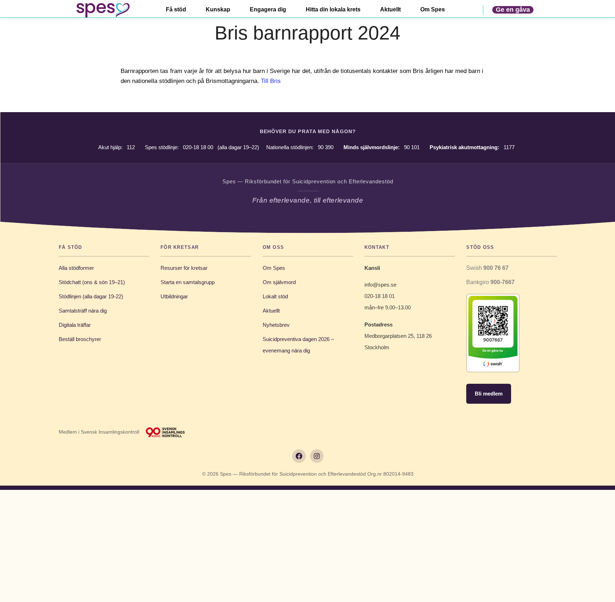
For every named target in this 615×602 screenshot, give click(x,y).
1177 (509, 147)
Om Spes (274, 268)
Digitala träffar (75, 325)
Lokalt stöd (275, 296)
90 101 (412, 147)
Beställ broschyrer (80, 339)
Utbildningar (174, 296)
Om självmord (279, 282)
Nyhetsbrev (276, 325)
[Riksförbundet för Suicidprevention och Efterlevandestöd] (103, 10)
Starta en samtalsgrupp (188, 282)
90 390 (325, 147)
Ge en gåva (513, 9)
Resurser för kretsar (184, 268)
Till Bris (271, 81)
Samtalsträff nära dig (83, 311)
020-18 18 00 (198, 147)
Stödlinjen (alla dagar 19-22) (91, 296)
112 (131, 147)
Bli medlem (489, 394)
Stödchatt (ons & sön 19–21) (92, 282)
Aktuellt (271, 311)
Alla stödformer (76, 268)
